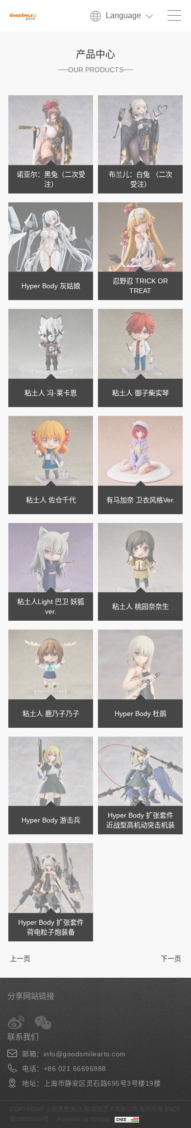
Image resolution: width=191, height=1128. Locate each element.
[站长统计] (129, 1119)
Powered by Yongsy (83, 1119)
